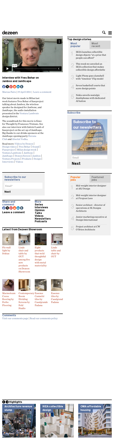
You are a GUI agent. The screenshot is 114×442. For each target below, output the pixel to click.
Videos (19, 161)
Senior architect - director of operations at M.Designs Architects (90, 206)
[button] (104, 32)
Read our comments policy (44, 318)
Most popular (75, 44)
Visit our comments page (15, 318)
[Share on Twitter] (7, 87)
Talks (38, 213)
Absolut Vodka (19, 139)
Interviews (8, 161)
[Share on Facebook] (4, 87)
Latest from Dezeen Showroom (22, 229)
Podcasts (41, 221)
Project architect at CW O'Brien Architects (88, 227)
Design (37, 159)
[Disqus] (32, 358)
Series (39, 204)
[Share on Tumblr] (22, 87)
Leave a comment (42, 91)
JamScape (7, 156)
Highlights (15, 402)
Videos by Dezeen (24, 143)
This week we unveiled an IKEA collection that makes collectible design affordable (90, 65)
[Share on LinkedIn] (18, 87)
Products (26, 159)
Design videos (9, 146)
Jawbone (28, 153)
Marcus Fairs (9, 91)
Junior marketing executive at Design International (91, 218)
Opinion (40, 210)
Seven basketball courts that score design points (90, 86)
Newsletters (43, 218)
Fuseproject (8, 149)
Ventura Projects (11, 159)
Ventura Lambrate (29, 113)
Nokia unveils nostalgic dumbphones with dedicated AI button (90, 96)
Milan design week (26, 149)
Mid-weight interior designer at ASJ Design (91, 187)
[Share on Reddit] (14, 87)
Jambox (36, 156)
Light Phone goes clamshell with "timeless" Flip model (90, 77)
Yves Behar (24, 146)
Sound (35, 146)
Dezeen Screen (22, 156)
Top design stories (79, 39)
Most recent (96, 44)
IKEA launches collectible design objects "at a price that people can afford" (91, 53)
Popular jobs (75, 178)
